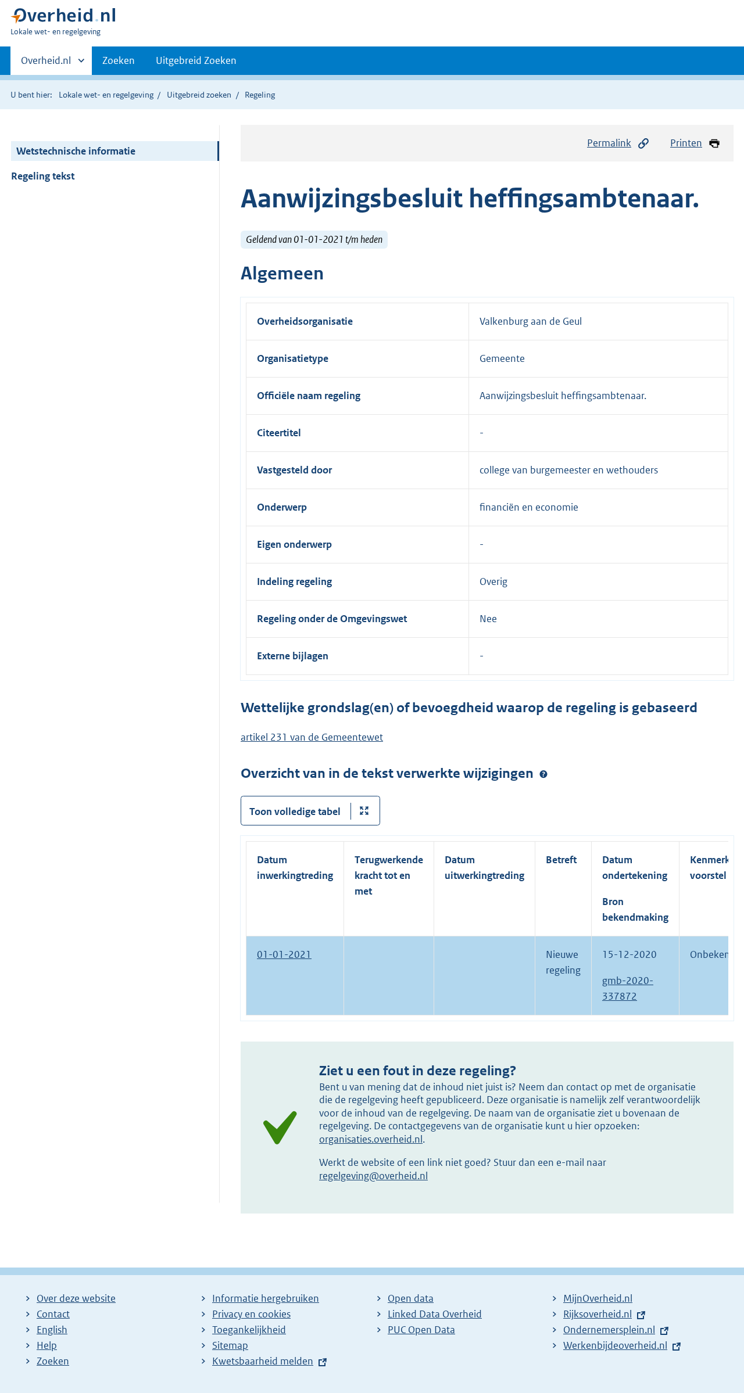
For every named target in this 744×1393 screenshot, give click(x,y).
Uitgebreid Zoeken (196, 60)
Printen (686, 143)
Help (47, 1345)
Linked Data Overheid (435, 1314)
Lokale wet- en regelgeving (106, 94)
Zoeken (118, 60)
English (52, 1329)
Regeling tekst (42, 176)
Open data (411, 1298)
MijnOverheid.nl (597, 1298)
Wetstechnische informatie (75, 151)
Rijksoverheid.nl (597, 1314)
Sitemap (230, 1345)
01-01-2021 (284, 954)
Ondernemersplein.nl (609, 1329)
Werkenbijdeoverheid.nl (615, 1345)
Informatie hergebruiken (265, 1298)
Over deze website (76, 1298)
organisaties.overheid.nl (371, 1139)
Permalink (609, 143)
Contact (53, 1314)
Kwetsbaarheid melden (262, 1361)
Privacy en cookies (251, 1314)
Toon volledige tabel (295, 811)
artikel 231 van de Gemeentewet (312, 737)
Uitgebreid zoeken (199, 94)
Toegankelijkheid (249, 1329)
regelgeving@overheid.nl (373, 1175)
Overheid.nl (46, 64)
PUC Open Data (421, 1329)
